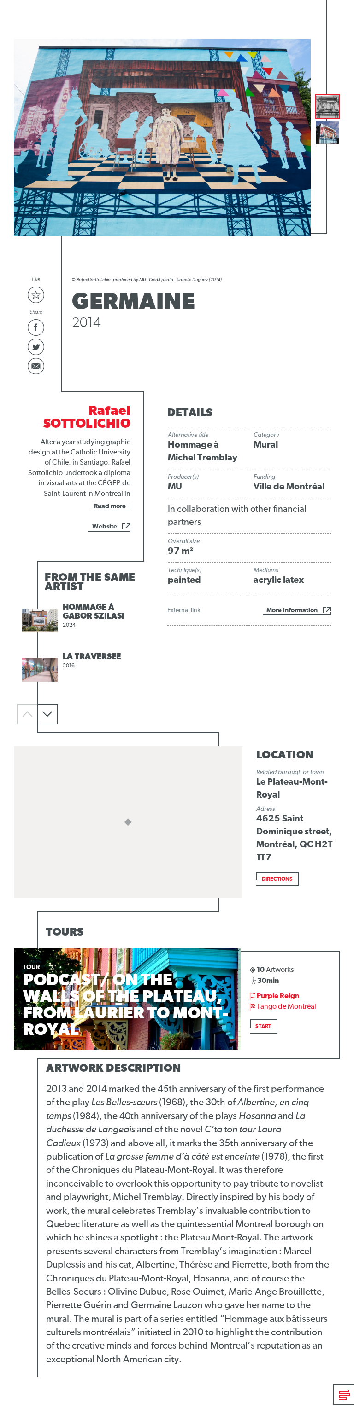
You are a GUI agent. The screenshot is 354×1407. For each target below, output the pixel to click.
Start (263, 1026)
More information (292, 610)
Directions (277, 879)
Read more (110, 506)
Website (104, 526)
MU (175, 486)
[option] (79, 620)
